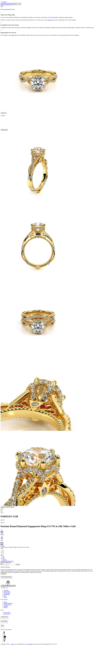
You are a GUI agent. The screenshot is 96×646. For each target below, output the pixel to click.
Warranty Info (7, 593)
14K (3, 556)
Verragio (13, 644)
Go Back (4, 2)
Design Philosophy (8, 603)
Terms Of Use (7, 614)
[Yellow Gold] (3, 552)
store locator (50, 20)
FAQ (5, 595)
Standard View (4, 129)
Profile (5, 597)
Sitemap (5, 607)
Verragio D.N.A (7, 604)
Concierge (6, 590)
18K (3, 558)
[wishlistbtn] (2, 509)
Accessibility (7, 594)
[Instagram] (4, 639)
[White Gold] (3, 550)
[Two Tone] (3, 554)
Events (5, 602)
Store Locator (7, 591)
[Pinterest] (4, 641)
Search (17, 564)
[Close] (2, 6)
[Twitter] (4, 635)
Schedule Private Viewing (7, 561)
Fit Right (6, 606)
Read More (3, 573)
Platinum (4, 559)
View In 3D (3, 113)
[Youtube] (5, 637)
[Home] (8, 586)
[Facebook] (4, 633)
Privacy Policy (7, 612)
